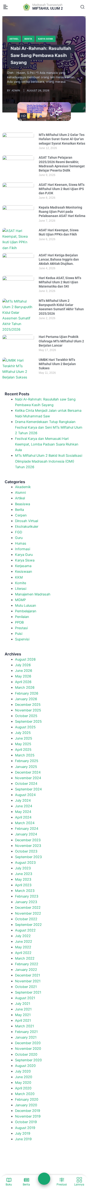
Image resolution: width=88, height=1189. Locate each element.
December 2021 (27, 975)
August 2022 (25, 930)
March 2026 (24, 687)
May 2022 (23, 947)
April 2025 (23, 750)
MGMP (20, 600)
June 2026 (23, 671)
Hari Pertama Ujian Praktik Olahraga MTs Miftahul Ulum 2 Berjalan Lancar (61, 341)
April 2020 (23, 1088)
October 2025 (26, 716)
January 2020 (26, 1105)
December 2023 (28, 840)
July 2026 (23, 665)
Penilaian (22, 617)
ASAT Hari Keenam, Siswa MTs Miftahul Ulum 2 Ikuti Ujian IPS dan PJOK (61, 189)
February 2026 (26, 693)
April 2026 (23, 682)
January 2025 (26, 767)
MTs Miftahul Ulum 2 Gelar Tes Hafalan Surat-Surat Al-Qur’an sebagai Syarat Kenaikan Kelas (62, 139)
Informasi (22, 549)
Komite (20, 583)
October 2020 (26, 1054)
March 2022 (24, 958)
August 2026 (25, 659)
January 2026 (26, 699)
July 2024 (23, 800)
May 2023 (23, 879)
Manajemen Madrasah (32, 594)
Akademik (23, 487)
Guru (19, 538)
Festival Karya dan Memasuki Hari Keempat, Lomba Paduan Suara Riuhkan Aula (46, 444)
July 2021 (22, 1004)
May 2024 (23, 812)
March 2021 (24, 1026)
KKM (19, 577)
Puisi (18, 634)
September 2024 (28, 789)
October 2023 (26, 851)
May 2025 (23, 744)
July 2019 (22, 1133)
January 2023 (26, 902)
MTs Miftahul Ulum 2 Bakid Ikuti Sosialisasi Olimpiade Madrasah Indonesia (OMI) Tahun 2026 (48, 461)
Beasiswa (22, 504)
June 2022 (23, 941)
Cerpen (21, 515)
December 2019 (27, 1111)
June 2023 (23, 874)
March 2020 (24, 1094)
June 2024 (23, 806)
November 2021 (28, 981)
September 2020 (28, 1060)
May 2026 (23, 676)
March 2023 (24, 891)
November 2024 (28, 778)
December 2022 (28, 907)
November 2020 (28, 1049)
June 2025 (23, 738)
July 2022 (23, 936)
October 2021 (26, 987)
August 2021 (25, 998)
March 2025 (24, 755)
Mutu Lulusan (25, 605)
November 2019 (28, 1116)
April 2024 (23, 817)
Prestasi (21, 628)
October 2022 (26, 919)
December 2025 (28, 705)
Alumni (20, 492)
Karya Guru (24, 555)
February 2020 (26, 1099)
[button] (5, 7)
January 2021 (26, 1037)
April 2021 (23, 1020)
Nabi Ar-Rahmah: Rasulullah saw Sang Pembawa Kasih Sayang (41, 55)
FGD (18, 532)
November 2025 (28, 710)
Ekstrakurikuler (26, 526)
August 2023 (25, 862)
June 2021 (23, 1009)
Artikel (14, 38)
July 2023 (23, 868)
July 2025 (23, 733)
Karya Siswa (45, 38)
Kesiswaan (23, 571)
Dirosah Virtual (26, 521)
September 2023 (28, 857)
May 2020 (23, 1083)
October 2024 (26, 783)
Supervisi (22, 639)
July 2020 (23, 1071)
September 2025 (28, 721)
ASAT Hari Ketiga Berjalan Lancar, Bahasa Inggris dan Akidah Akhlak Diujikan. (59, 259)
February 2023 (26, 896)
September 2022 (28, 925)
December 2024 (28, 772)
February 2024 (26, 828)
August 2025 (25, 727)
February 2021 (26, 1032)
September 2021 (28, 992)
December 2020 (28, 1043)
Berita (28, 38)
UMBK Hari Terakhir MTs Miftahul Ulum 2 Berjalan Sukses (57, 364)
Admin (15, 90)
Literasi (20, 589)
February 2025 (26, 761)
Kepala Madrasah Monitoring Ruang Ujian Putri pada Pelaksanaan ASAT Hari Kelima (62, 212)
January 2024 (26, 834)
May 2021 (23, 1015)
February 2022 (26, 964)
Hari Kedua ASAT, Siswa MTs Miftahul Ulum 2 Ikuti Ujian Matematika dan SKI (60, 282)
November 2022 (28, 913)
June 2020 (23, 1077)
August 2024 (25, 795)
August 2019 (25, 1128)
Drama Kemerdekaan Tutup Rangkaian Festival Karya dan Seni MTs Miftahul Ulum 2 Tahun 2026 (48, 427)
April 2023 (23, 885)
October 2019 (26, 1122)
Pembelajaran (25, 611)
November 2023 (28, 846)
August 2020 (25, 1066)
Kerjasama (23, 566)
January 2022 (26, 970)
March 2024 (24, 823)
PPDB (19, 622)
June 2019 (23, 1139)
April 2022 (23, 953)
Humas (20, 543)
